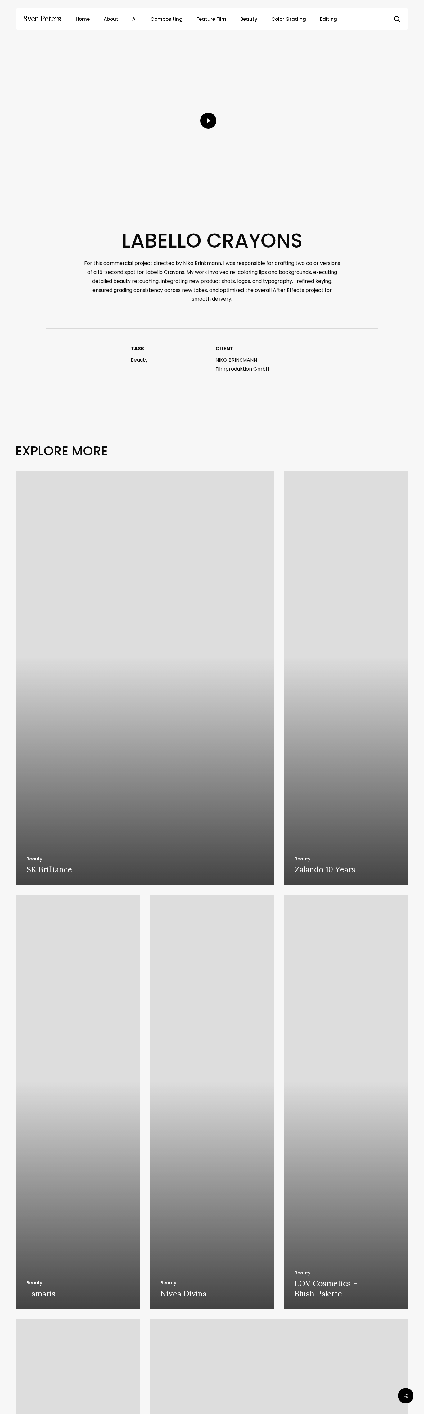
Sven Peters (42, 19)
